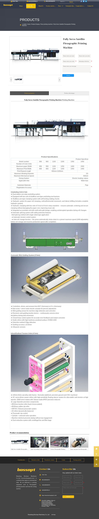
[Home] (8, 5)
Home (28, 24)
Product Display (35, 24)
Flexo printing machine (46, 24)
